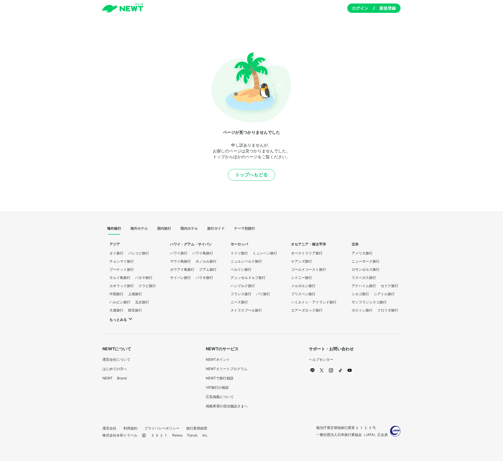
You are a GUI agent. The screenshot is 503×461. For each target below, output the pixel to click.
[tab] (114, 229)
